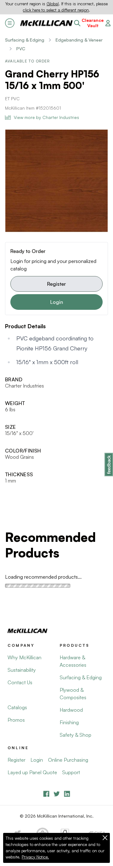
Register (56, 284)
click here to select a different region (56, 9)
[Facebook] (46, 794)
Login (56, 302)
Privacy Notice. (35, 856)
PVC (20, 48)
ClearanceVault (93, 23)
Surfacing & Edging (24, 39)
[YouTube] (57, 794)
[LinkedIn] (67, 794)
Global (52, 3)
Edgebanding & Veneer (79, 39)
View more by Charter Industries (46, 117)
